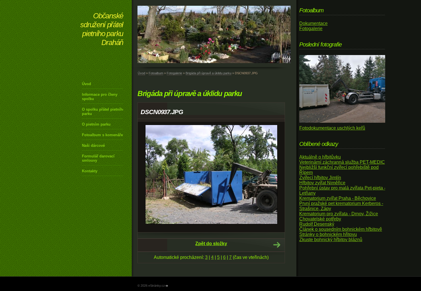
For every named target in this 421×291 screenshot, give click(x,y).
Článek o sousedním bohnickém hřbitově (340, 229)
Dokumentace (313, 23)
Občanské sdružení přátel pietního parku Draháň (101, 29)
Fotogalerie (174, 73)
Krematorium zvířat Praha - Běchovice (337, 198)
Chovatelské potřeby (320, 218)
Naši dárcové (93, 145)
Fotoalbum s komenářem (104, 135)
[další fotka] (275, 177)
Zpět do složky (211, 243)
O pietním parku (96, 124)
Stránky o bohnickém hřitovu (328, 234)
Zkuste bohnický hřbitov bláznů (330, 239)
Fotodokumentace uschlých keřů (332, 128)
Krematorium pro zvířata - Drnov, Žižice (338, 213)
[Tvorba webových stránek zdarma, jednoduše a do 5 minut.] (167, 286)
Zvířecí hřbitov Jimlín (320, 177)
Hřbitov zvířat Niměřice (322, 182)
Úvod (86, 84)
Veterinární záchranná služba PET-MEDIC (342, 162)
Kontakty (89, 171)
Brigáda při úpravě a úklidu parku (208, 73)
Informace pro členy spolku (99, 96)
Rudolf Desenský (316, 224)
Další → (276, 245)
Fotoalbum (156, 73)
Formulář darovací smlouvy (98, 158)
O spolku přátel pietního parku (103, 111)
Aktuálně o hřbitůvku (320, 157)
